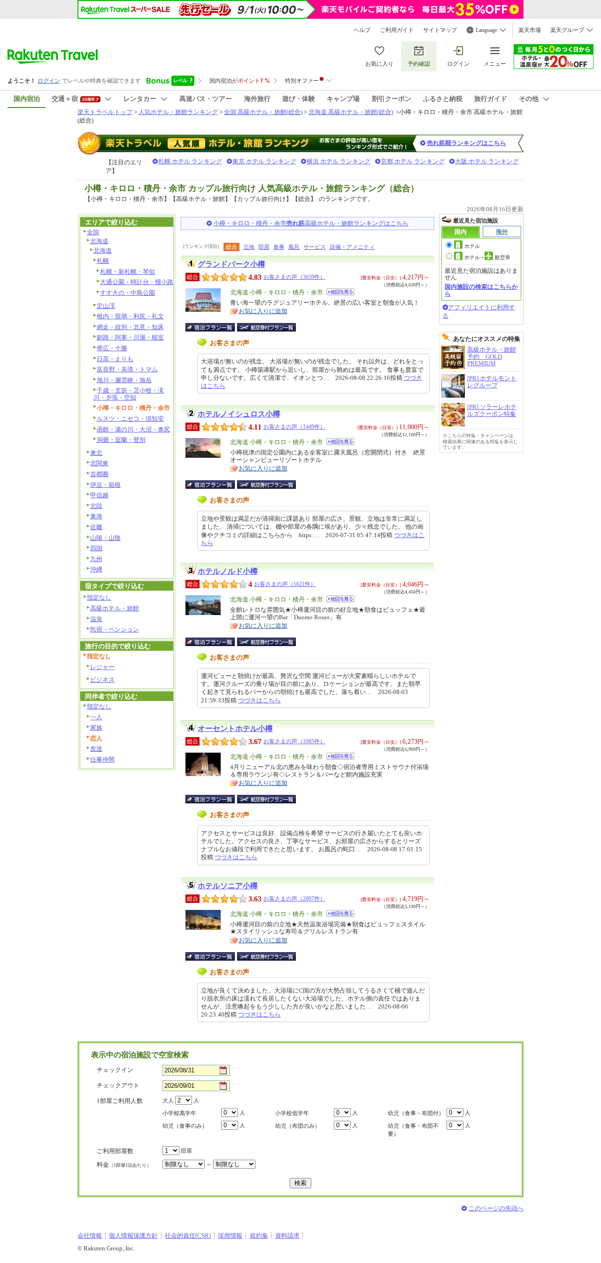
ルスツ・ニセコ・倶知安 (130, 418)
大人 (168, 1100)
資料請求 (287, 1235)
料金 (124, 1164)
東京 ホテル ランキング (264, 161)
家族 (96, 727)
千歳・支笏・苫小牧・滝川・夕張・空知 (128, 394)
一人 (96, 717)
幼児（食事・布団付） (416, 1113)
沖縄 (96, 569)
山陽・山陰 (105, 537)
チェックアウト (118, 1085)
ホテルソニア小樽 (228, 886)
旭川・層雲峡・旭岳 (124, 380)
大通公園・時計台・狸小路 (136, 281)
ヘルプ (362, 30)
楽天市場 (529, 30)
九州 (96, 558)
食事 (279, 247)
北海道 (99, 241)
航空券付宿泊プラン (266, 327)
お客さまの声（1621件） (285, 584)
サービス (314, 247)
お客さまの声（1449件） (294, 427)
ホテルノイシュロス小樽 (239, 414)
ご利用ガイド (397, 30)
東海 (96, 516)
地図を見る (340, 291)
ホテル (472, 246)
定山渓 (106, 305)
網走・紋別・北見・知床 (130, 327)
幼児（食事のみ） (185, 1126)
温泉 (96, 619)
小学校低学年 (292, 1113)
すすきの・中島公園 (127, 292)
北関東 (99, 463)
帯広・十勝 (112, 348)
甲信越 (99, 495)
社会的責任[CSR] (188, 1235)
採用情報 (230, 1235)
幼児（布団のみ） (297, 1126)
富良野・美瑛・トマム (127, 369)
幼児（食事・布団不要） (413, 1130)
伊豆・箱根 (105, 484)
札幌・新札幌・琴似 (127, 271)
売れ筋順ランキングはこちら (466, 142)
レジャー (102, 666)
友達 (96, 748)
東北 (96, 452)
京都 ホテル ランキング (413, 161)
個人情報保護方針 (133, 1235)
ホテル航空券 (487, 257)
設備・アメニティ (352, 247)
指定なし (99, 597)
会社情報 (89, 1235)
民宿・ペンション (114, 629)
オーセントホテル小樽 (235, 728)
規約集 (259, 1235)
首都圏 (99, 473)
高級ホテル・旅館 (114, 608)
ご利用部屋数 (115, 1151)
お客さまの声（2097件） (294, 898)
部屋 (264, 247)
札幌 (103, 260)
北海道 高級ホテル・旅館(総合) (350, 112)
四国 (96, 548)
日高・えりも (115, 358)
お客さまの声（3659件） (294, 277)
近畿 (96, 527)
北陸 (96, 505)
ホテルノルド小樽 (228, 571)
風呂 (294, 247)
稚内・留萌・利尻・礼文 (130, 316)
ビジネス (102, 679)
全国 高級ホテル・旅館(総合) (263, 112)
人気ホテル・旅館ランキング (178, 112)
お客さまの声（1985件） (294, 741)
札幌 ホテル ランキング (190, 161)
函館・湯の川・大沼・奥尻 (133, 429)
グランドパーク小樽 (231, 264)
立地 (248, 247)
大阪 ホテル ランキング (487, 161)
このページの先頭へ (496, 1208)
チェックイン (115, 1069)
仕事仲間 (102, 759)
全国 (93, 232)
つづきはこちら (259, 700)
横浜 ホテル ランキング (338, 161)
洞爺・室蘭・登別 (121, 439)
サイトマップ (440, 30)
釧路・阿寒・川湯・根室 (130, 337)
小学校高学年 (179, 1113)
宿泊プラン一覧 (214, 327)
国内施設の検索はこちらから (481, 290)
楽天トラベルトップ (104, 112)
